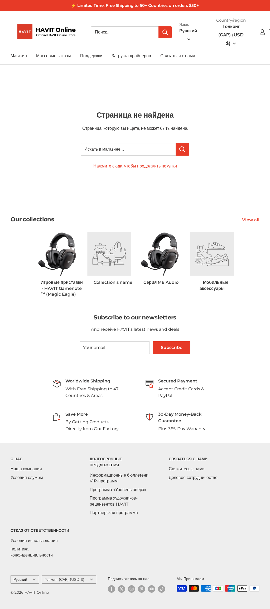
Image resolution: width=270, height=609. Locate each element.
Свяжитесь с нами (187, 468)
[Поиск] (165, 32)
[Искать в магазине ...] (182, 149)
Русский (20, 579)
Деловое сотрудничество (193, 477)
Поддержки (91, 55)
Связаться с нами (177, 55)
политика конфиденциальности (32, 551)
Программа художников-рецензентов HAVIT (114, 501)
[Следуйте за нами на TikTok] (161, 589)
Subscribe (171, 347)
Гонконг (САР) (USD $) (64, 579)
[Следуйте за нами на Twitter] (121, 589)
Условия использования (34, 540)
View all (251, 219)
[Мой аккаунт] (262, 32)
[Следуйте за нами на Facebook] (111, 589)
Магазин (19, 55)
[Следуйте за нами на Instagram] (131, 589)
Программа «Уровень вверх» (118, 489)
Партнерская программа (114, 512)
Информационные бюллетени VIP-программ (119, 478)
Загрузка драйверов (131, 55)
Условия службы (27, 477)
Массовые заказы (53, 55)
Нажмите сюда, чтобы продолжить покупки (135, 166)
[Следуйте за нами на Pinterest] (141, 589)
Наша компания (26, 468)
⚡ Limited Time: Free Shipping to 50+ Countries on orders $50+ (135, 5)
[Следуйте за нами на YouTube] (151, 589)
